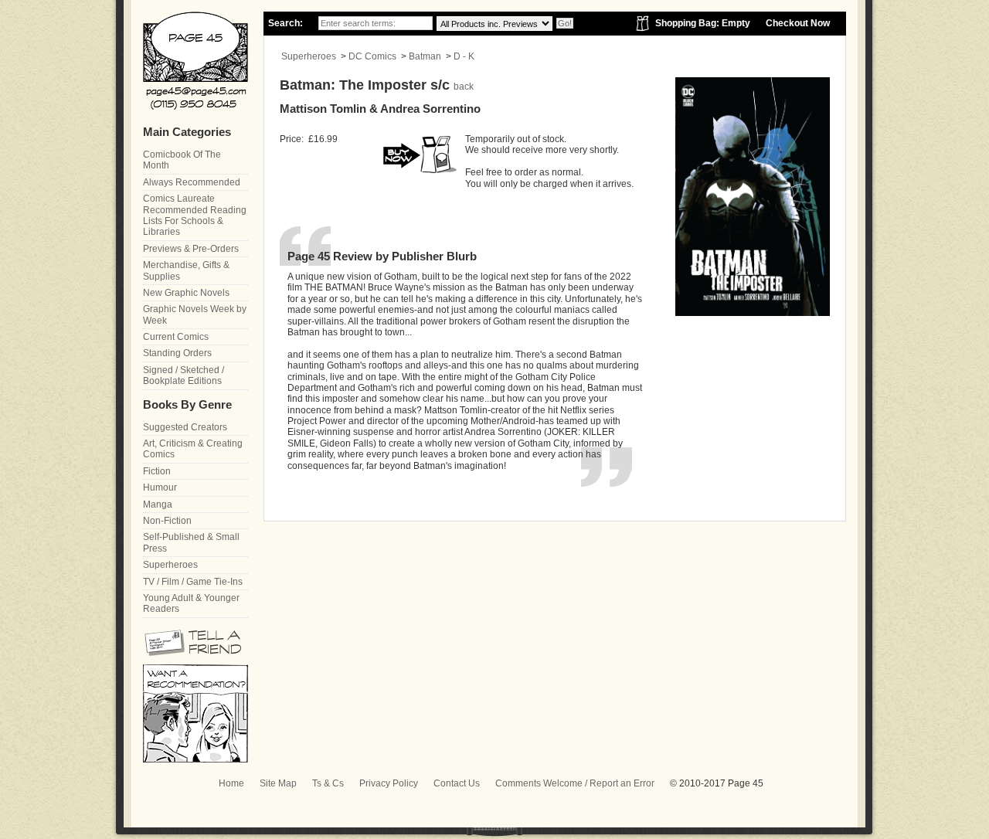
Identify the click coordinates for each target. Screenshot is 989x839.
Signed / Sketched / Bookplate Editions (183, 375)
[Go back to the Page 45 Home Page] (195, 61)
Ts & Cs (328, 783)
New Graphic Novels (186, 292)
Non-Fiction (167, 520)
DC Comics (372, 56)
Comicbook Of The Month (182, 160)
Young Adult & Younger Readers (191, 603)
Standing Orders (177, 353)
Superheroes (308, 56)
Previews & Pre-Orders (191, 248)
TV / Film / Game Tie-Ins (193, 581)
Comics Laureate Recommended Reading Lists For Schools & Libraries (194, 215)
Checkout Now (798, 23)
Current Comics (176, 336)
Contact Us (456, 783)
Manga (157, 504)
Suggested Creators (185, 427)
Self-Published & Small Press (191, 542)
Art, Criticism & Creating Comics (193, 449)
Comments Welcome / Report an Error (574, 783)
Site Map (278, 783)
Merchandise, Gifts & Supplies (186, 270)
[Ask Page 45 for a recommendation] (195, 759)
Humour (160, 487)
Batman (425, 56)
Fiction (157, 471)
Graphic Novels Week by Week (194, 314)
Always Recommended (191, 182)
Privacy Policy (388, 783)
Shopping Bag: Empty (702, 23)
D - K (464, 56)
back (464, 86)
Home (231, 783)
